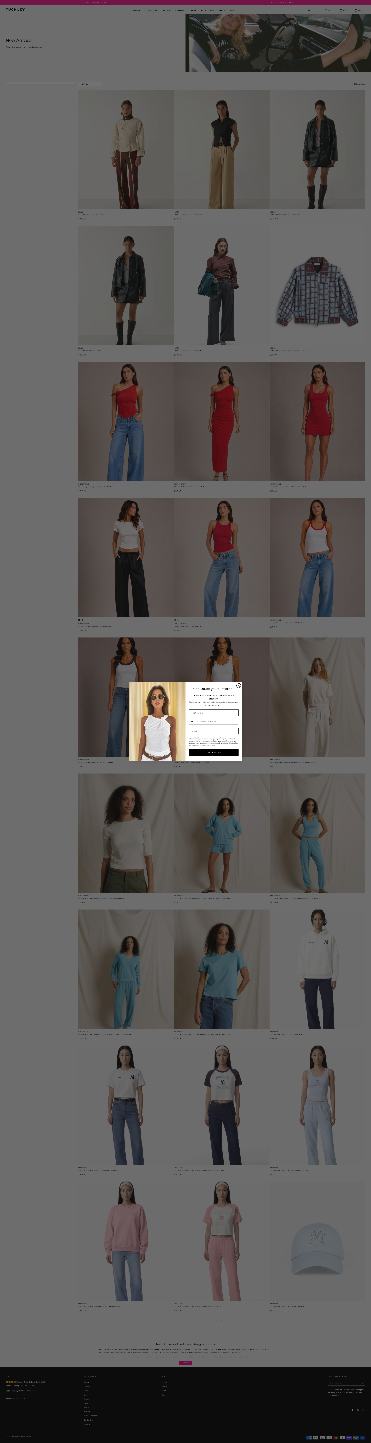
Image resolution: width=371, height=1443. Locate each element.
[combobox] (194, 721)
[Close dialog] (239, 685)
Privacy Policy (206, 745)
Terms (213, 745)
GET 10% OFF (214, 752)
